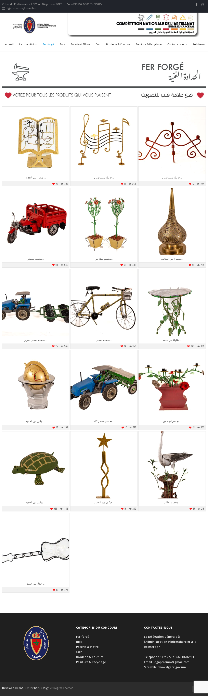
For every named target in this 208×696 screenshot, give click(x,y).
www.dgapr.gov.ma (172, 667)
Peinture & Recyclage (149, 44)
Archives (198, 44)
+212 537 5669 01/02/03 (177, 657)
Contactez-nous (177, 44)
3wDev (29, 688)
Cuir (98, 44)
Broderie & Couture (118, 44)
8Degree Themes (62, 688)
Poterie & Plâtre (80, 44)
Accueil (9, 44)
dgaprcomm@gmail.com (172, 662)
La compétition (28, 44)
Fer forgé (48, 44)
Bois (62, 44)
